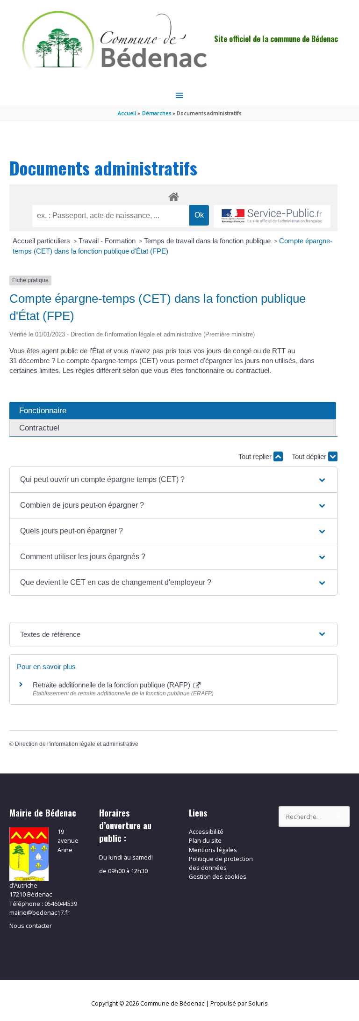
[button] (173, 479)
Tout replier (255, 456)
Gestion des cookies (217, 876)
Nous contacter (30, 925)
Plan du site (205, 840)
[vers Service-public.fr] (272, 216)
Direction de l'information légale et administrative (76, 744)
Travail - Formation (108, 241)
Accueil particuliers (42, 241)
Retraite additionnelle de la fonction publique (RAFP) (112, 685)
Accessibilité (206, 831)
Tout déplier (310, 456)
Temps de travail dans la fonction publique (208, 241)
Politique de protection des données (221, 863)
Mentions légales (213, 850)
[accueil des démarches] (173, 195)
